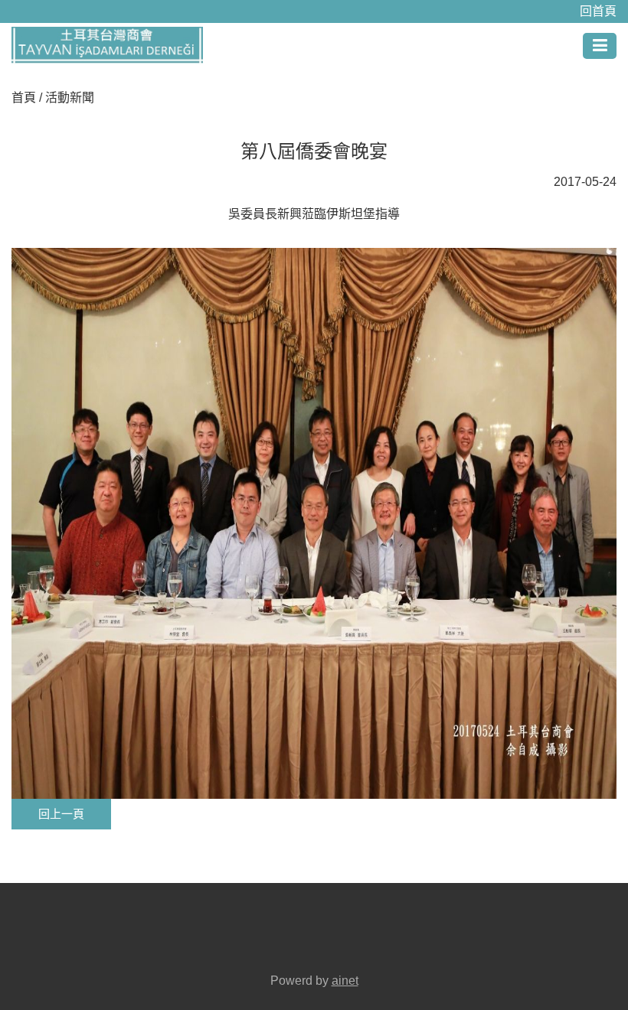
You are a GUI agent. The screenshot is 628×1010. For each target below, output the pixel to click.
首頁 (23, 97)
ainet (345, 980)
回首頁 (598, 11)
